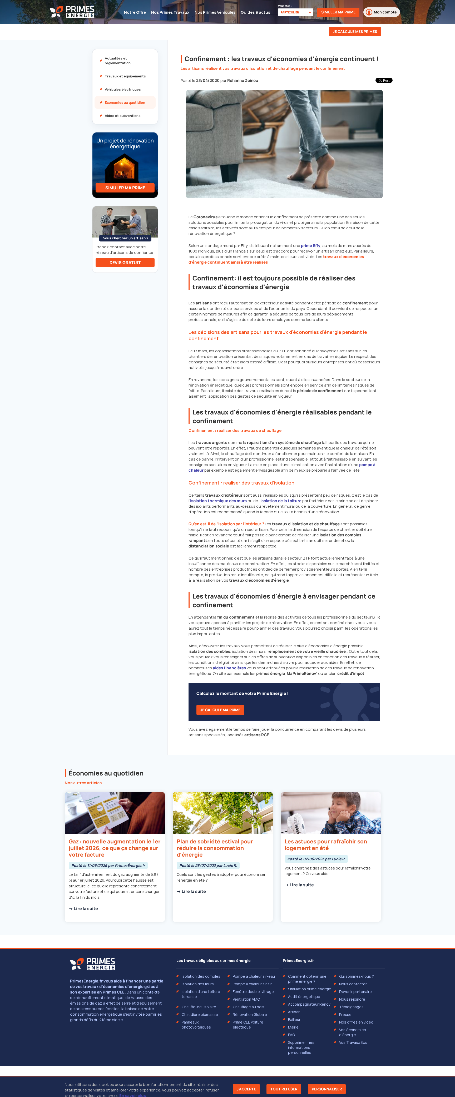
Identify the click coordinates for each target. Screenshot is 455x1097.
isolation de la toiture (280, 500)
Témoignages (351, 1006)
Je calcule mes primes (355, 31)
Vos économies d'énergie (352, 1032)
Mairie (293, 1027)
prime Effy (310, 245)
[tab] (125, 60)
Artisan (294, 1011)
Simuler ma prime (338, 11)
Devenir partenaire (355, 991)
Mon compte (385, 11)
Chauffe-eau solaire (199, 1006)
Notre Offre (135, 12)
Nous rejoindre (352, 999)
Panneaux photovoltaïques (196, 1025)
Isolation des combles (201, 976)
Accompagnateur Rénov (309, 1004)
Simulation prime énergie (309, 988)
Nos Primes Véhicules (215, 12)
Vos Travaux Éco (353, 1042)
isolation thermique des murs (218, 500)
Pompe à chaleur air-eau (254, 976)
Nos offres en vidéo (356, 1022)
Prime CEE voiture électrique (248, 1025)
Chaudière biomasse (200, 1014)
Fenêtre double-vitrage (253, 991)
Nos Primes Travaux (170, 12)
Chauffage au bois (248, 1006)
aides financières (229, 668)
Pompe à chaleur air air (252, 983)
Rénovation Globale (250, 1014)
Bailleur (294, 1019)
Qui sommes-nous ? (356, 976)
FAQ (291, 1034)
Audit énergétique (304, 996)
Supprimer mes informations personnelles (301, 1047)
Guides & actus (255, 12)
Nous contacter (353, 983)
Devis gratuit (125, 262)
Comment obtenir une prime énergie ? (307, 979)
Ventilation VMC (246, 999)
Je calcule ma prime (220, 709)
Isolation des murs (198, 983)
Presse (345, 1014)
